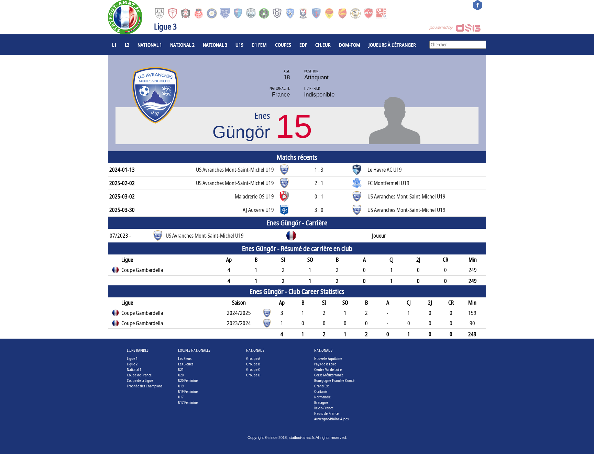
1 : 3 (319, 169)
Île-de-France (323, 407)
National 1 (150, 44)
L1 (114, 44)
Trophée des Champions (144, 385)
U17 (181, 396)
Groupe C (253, 369)
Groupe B (253, 363)
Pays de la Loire (325, 363)
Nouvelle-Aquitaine (328, 358)
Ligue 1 (132, 358)
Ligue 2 (132, 363)
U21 (181, 369)
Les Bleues (185, 363)
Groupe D (253, 374)
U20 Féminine (188, 380)
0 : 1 (319, 196)
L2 (127, 44)
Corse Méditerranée (328, 374)
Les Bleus (184, 358)
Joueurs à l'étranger (392, 44)
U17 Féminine (188, 402)
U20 (181, 374)
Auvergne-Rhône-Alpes (331, 418)
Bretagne (321, 402)
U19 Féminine (188, 391)
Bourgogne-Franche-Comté (334, 380)
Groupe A (253, 358)
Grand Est (321, 385)
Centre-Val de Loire (328, 369)
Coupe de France (139, 374)
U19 (239, 44)
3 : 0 (319, 210)
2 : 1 (319, 183)
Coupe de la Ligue (140, 380)
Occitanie (320, 391)
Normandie (322, 396)
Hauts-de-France (326, 413)
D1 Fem (259, 44)
